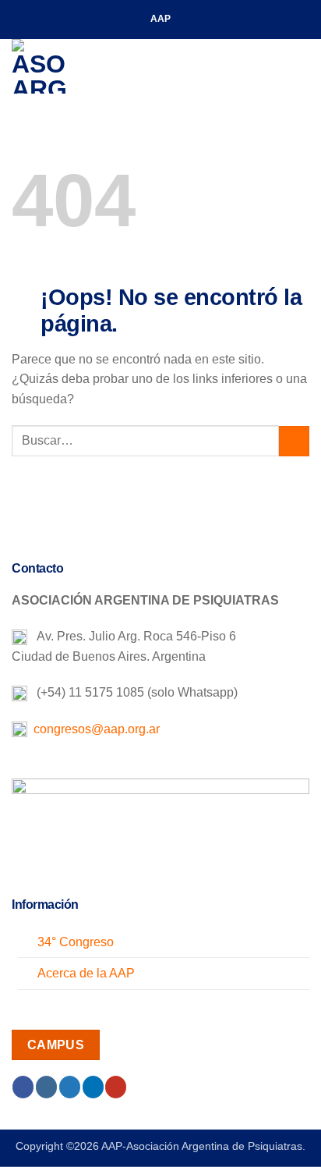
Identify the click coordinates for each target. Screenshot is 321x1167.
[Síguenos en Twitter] (69, 1087)
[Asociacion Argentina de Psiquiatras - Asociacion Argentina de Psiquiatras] (90, 66)
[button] (300, 66)
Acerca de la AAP (86, 973)
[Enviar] (294, 441)
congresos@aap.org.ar (93, 729)
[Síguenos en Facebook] (23, 1087)
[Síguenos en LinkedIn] (93, 1087)
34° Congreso (75, 942)
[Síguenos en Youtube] (115, 1087)
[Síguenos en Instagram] (46, 1087)
